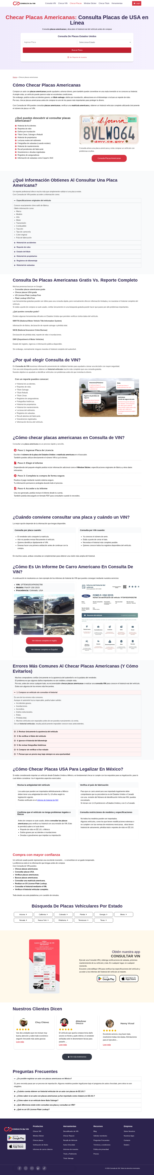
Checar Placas (76, 3)
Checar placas (38, 1140)
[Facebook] (19, 1168)
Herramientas (117, 3)
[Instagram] (25, 1168)
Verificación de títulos (40, 1145)
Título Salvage (68, 1158)
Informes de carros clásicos (43, 1149)
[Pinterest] (38, 1168)
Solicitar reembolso (100, 1136)
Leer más (20, 1042)
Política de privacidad (101, 1149)
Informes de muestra (70, 1149)
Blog (95, 1131)
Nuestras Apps (129, 1136)
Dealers (126, 1145)
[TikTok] (44, 1168)
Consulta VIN (50, 3)
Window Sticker (90, 3)
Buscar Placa (77, 50)
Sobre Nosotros (129, 1131)
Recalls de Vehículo (70, 1140)
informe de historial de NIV (47, 800)
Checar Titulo (104, 3)
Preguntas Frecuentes (101, 1140)
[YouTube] (32, 1168)
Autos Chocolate (69, 1145)
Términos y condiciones (101, 1145)
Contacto (127, 1140)
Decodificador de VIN (70, 1131)
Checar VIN (63, 3)
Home (15, 77)
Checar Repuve (68, 1136)
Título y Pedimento (70, 1154)
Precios (96, 1154)
